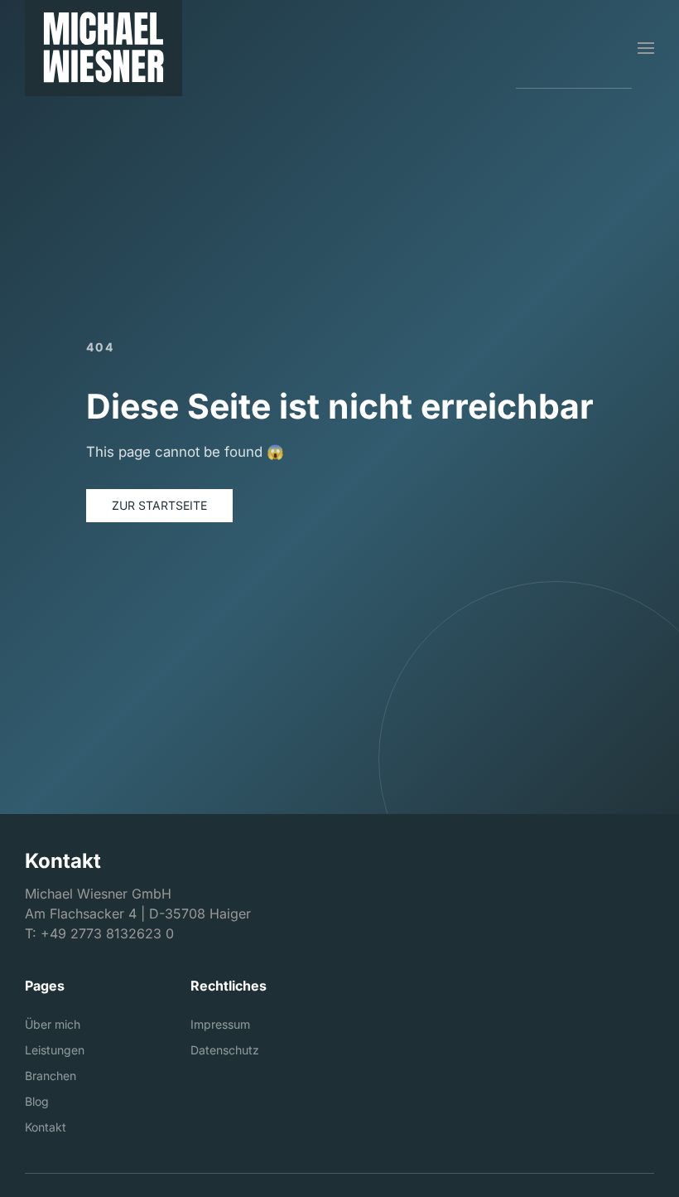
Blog (37, 1101)
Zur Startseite (159, 505)
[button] (646, 48)
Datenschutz (224, 1050)
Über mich (52, 1024)
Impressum (220, 1024)
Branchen (50, 1076)
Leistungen (54, 1050)
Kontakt (45, 1127)
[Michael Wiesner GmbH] (103, 48)
